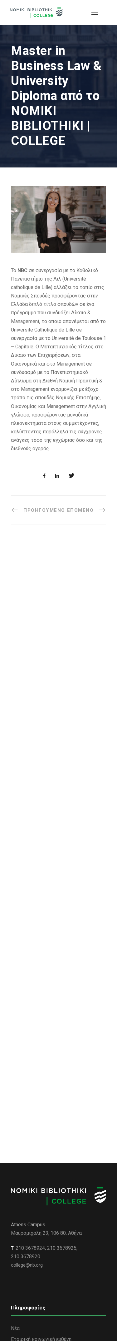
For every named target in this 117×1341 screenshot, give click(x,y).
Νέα (15, 1328)
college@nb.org (27, 1265)
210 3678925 (61, 1248)
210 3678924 (30, 1248)
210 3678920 (25, 1256)
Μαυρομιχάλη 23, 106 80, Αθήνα (46, 1233)
